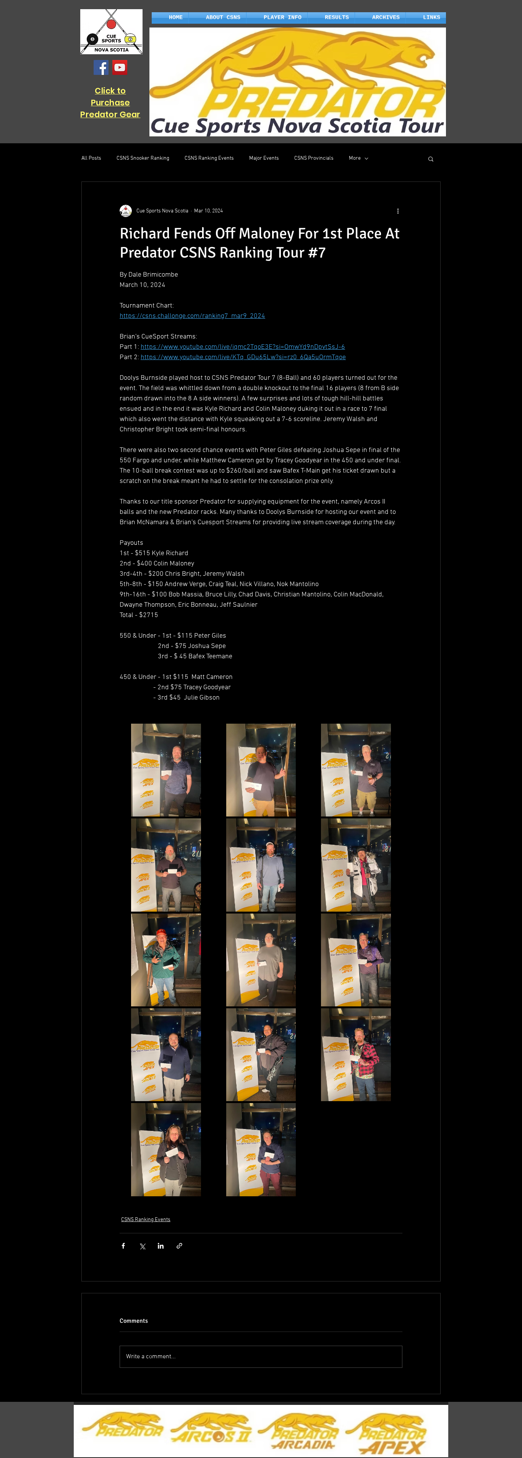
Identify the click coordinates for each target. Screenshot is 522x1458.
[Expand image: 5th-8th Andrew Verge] (260, 864)
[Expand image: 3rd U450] (260, 1149)
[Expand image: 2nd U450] (166, 1149)
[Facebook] (101, 67)
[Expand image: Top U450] (356, 1054)
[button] (217, 18)
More (355, 158)
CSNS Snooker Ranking (143, 158)
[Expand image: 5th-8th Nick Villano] (356, 864)
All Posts (91, 158)
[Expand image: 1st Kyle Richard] (166, 770)
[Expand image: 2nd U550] (166, 1054)
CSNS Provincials (314, 158)
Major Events (264, 158)
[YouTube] (119, 67)
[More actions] (397, 210)
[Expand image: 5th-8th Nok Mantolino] (166, 960)
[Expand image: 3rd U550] (260, 1054)
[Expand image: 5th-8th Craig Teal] (260, 960)
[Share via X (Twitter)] (142, 1245)
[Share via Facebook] (123, 1245)
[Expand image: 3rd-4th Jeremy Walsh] (166, 864)
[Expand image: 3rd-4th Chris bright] (356, 770)
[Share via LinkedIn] (160, 1245)
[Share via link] (179, 1245)
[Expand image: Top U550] (356, 960)
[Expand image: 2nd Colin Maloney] (260, 770)
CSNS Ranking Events (209, 158)
